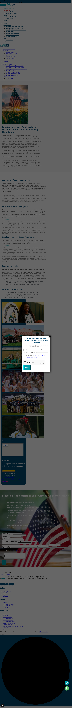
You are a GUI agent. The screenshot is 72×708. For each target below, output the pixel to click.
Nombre (26, 349)
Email (25, 351)
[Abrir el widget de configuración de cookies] (2, 705)
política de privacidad (32, 357)
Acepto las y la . (37, 356)
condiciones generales (39, 355)
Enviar (27, 367)
